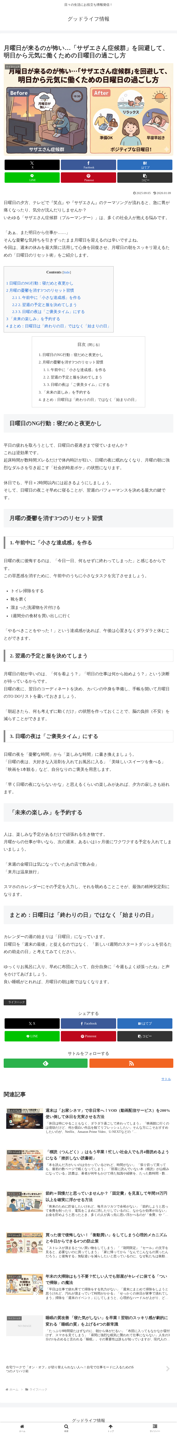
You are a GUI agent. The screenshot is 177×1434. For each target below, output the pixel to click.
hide (67, 272)
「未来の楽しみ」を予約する (33, 319)
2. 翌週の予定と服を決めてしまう (44, 305)
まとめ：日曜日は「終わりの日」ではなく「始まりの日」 (58, 326)
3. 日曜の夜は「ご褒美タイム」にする (48, 312)
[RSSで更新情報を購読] (131, 1063)
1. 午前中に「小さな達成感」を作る (46, 297)
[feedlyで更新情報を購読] (46, 1063)
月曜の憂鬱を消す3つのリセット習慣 (40, 290)
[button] (144, 177)
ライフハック (16, 1002)
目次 (81, 344)
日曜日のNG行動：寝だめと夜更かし (40, 283)
